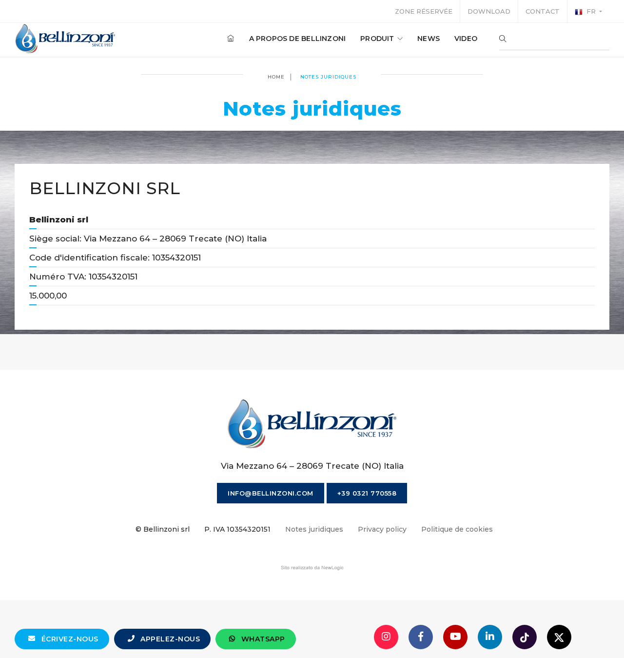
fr (591, 11)
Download (489, 11)
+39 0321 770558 (367, 493)
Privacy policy (382, 529)
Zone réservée (423, 11)
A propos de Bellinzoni (297, 38)
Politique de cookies (457, 529)
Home (276, 77)
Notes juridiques (314, 529)
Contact (543, 11)
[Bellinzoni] (66, 38)
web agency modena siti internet (312, 568)
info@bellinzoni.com (270, 493)
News (428, 38)
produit (378, 38)
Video (465, 38)
